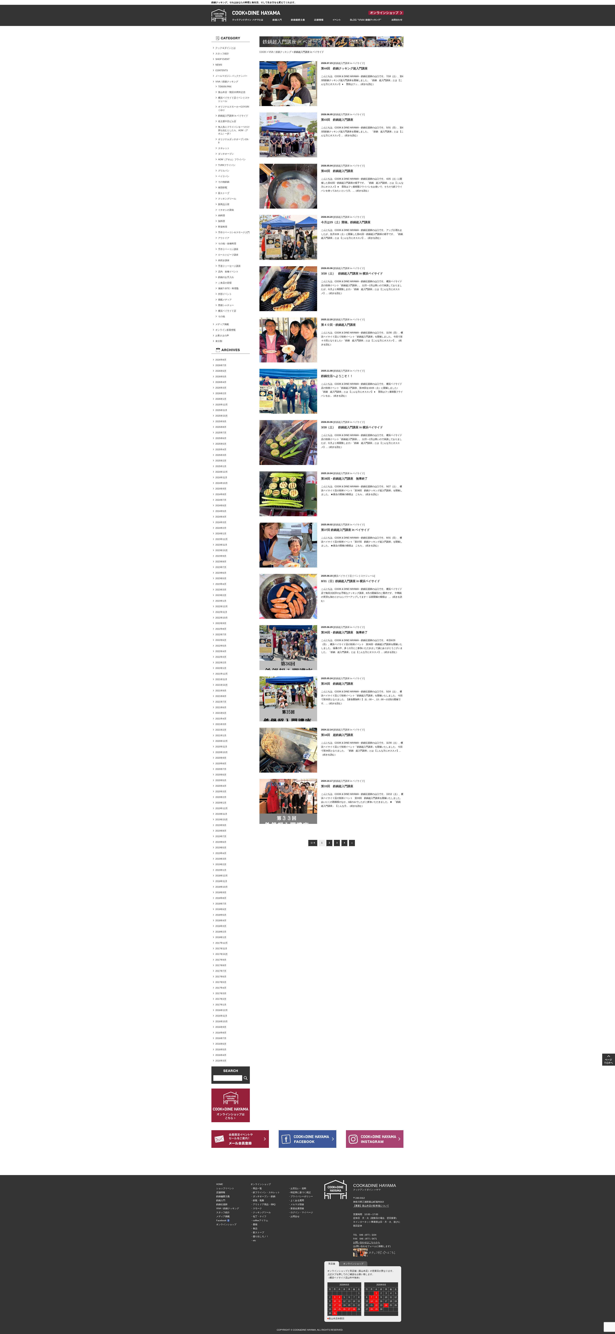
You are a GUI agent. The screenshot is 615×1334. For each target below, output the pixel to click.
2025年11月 (221, 410)
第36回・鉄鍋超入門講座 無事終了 (344, 632)
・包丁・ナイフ (258, 1216)
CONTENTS (221, 70)
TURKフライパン (226, 165)
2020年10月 (221, 752)
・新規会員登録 (296, 1208)
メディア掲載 (222, 324)
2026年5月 (220, 376)
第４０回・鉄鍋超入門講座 (338, 324)
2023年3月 (220, 589)
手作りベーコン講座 (228, 249)
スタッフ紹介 (222, 53)
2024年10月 (221, 483)
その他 (221, 316)
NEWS (218, 64)
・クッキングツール (261, 1212)
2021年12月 (221, 673)
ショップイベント (225, 1188)
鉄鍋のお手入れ (226, 277)
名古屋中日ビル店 (227, 121)
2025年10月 (221, 415)
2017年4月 (220, 987)
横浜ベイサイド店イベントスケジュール (354, 576)
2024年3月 (220, 522)
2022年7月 (220, 634)
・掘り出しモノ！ (260, 1236)
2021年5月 (220, 713)
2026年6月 (220, 371)
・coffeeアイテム (259, 1220)
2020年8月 (220, 763)
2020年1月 (220, 802)
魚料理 (221, 221)
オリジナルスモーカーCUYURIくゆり (233, 108)
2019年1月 (220, 870)
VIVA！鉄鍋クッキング (280, 52)
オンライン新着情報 (225, 330)
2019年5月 (220, 847)
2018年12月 (221, 875)
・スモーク (256, 1208)
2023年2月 (220, 595)
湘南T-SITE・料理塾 (228, 288)
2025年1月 (220, 466)
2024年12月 (221, 472)
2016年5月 (220, 1049)
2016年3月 (220, 1060)
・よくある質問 (296, 1200)
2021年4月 (220, 718)
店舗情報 (220, 1192)
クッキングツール (227, 198)
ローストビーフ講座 (228, 254)
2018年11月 (221, 881)
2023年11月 (221, 544)
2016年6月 (220, 1044)
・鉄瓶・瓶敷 (257, 1200)
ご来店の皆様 (225, 283)
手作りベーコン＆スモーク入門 (234, 232)
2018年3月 (220, 926)
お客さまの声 (222, 335)
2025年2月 (220, 460)
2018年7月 (220, 903)
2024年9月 (220, 488)
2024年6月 (220, 505)
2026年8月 (220, 359)
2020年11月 (221, 746)
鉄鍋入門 (220, 1200)
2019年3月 (220, 859)
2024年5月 (220, 511)
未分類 (218, 341)
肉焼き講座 (223, 260)
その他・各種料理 (227, 243)
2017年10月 (221, 954)
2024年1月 (220, 533)
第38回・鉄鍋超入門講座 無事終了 (344, 478)
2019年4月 (220, 853)
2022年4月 (220, 651)
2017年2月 (220, 999)
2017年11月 (221, 948)
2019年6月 (220, 842)
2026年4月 (220, 382)
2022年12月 (221, 606)
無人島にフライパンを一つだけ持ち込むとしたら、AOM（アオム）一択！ (234, 130)
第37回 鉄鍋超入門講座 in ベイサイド (345, 529)
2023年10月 (221, 550)
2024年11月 (221, 477)
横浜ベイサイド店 (227, 311)
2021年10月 (221, 685)
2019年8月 (220, 830)
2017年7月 (220, 971)
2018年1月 (220, 937)
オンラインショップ (226, 1224)
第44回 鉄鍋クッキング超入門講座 (344, 68)
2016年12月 (221, 1010)
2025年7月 (220, 432)
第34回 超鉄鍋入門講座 (337, 735)
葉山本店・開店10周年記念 (231, 92)
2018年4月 (220, 920)
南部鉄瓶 (222, 187)
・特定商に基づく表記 (299, 1192)
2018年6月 (220, 909)
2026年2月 (220, 393)
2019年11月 (221, 814)
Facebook (221, 1220)
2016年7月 (220, 1038)
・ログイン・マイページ (300, 1212)
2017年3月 (220, 993)
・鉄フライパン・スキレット (265, 1192)
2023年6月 (220, 573)
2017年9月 (220, 959)
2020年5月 (220, 780)
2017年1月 (220, 1004)
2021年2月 (220, 730)
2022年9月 (220, 623)
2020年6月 (220, 774)
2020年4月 (220, 786)
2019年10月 (221, 819)
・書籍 (254, 1224)
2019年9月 (220, 825)
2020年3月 (220, 791)
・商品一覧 (256, 1188)
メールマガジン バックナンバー (231, 76)
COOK (262, 52)
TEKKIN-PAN (224, 86)
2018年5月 (220, 915)
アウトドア (223, 238)
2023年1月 (220, 601)
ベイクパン (223, 176)
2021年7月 (220, 701)
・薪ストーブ (257, 1232)
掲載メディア (225, 299)
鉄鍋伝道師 (221, 1204)
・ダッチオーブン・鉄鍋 (263, 1196)
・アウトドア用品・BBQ (263, 1204)
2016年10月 (221, 1021)
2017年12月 (221, 943)
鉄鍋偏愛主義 (223, 1196)
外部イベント (225, 294)
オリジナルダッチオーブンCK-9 (233, 141)
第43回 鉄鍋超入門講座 (337, 119)
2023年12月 (221, 539)
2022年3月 (220, 657)
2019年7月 (220, 836)
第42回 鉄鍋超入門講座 (337, 171)
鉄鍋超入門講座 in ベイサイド (349, 63)
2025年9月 (220, 421)
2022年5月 (220, 645)
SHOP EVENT (222, 59)
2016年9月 (220, 1027)
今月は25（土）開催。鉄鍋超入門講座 (345, 222)
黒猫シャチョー (226, 305)
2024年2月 (220, 528)
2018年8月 (220, 898)
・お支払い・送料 (297, 1188)
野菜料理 (222, 226)
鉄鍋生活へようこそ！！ (337, 376)
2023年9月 (220, 556)
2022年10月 (221, 617)
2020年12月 (221, 741)
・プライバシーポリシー (300, 1196)
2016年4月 (220, 1055)
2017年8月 (220, 965)
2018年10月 (221, 887)
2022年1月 (220, 668)
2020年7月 (220, 769)
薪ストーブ (223, 193)
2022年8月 (220, 629)
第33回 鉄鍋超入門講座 (337, 786)
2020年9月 (220, 758)
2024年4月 (220, 516)
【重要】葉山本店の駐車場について (371, 1205)
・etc (253, 1240)
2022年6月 (220, 640)
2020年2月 (220, 797)
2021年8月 (220, 696)
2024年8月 (220, 494)
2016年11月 (221, 1016)
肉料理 (221, 215)
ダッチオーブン (226, 154)
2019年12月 (221, 808)
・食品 (254, 1228)
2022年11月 (221, 612)
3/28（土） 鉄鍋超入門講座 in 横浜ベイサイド (352, 273)
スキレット (223, 148)
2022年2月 (220, 662)
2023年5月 (220, 578)
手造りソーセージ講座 (229, 266)
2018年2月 (220, 931)
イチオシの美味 (226, 210)
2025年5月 (220, 444)
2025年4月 (220, 449)
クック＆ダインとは (225, 48)
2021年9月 (220, 690)
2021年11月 (221, 679)
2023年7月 (220, 567)
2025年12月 (221, 404)
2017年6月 (220, 976)
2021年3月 (220, 724)
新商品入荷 (223, 204)
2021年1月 (220, 735)
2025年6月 (220, 438)
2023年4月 (220, 584)
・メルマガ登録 (296, 1204)
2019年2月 (220, 864)
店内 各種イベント (228, 271)
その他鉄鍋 (223, 182)
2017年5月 (220, 982)
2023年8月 (220, 561)
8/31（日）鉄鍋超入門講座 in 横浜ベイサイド (350, 581)
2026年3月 (220, 387)
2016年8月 (220, 1032)
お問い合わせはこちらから (366, 1242)
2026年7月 (220, 365)
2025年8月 (220, 427)
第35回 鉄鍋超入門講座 (337, 683)
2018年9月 (220, 892)
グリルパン (223, 170)
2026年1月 (220, 399)
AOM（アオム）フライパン (232, 159)
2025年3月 (220, 455)
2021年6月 (220, 707)
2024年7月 (220, 500)
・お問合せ (293, 1216)
